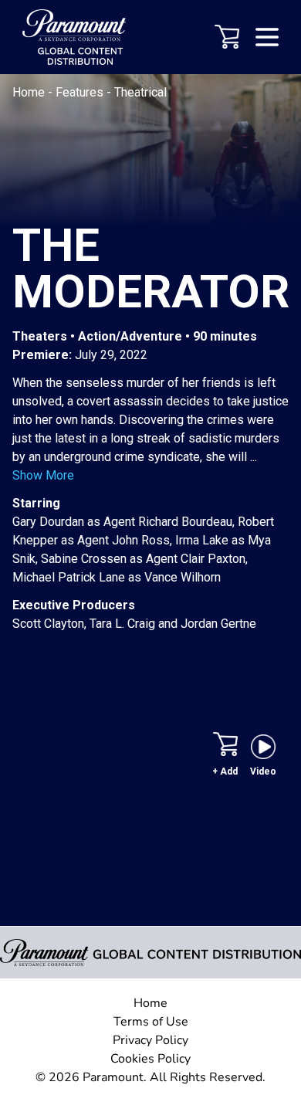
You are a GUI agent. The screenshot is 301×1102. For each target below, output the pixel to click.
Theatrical (140, 92)
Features (81, 92)
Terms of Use (150, 1021)
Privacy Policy (150, 1040)
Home (30, 92)
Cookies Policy (150, 1058)
